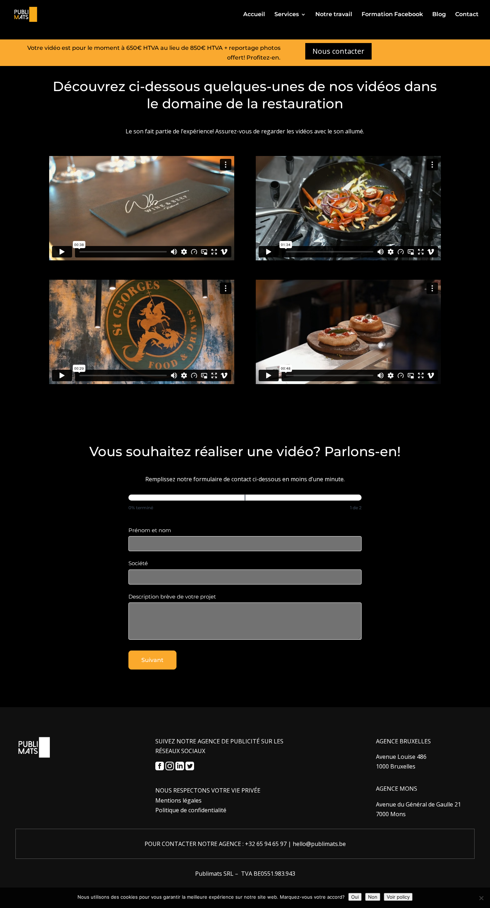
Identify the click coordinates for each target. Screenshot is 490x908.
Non (372, 897)
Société (138, 563)
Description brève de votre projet (172, 596)
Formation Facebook (392, 15)
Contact (467, 15)
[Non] (481, 898)
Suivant (152, 660)
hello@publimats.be (319, 844)
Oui (355, 897)
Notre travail (333, 15)
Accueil (254, 15)
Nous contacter (338, 51)
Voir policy (398, 897)
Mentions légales (178, 800)
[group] (245, 505)
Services (286, 15)
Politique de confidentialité (190, 810)
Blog (439, 15)
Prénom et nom (149, 530)
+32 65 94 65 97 (266, 844)
